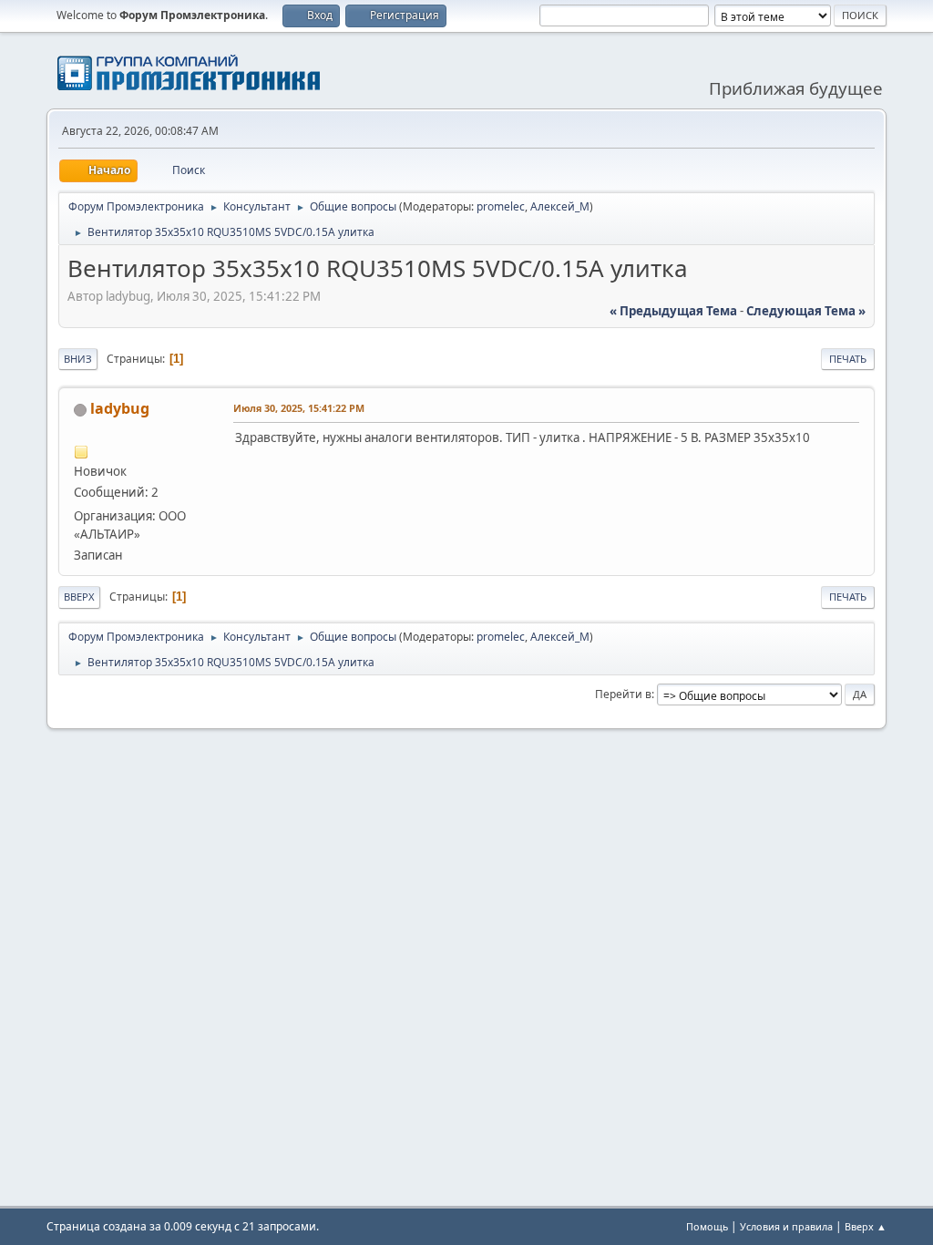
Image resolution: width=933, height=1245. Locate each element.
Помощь (707, 1226)
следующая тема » (806, 311)
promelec (501, 206)
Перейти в (623, 694)
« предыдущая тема (673, 311)
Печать (847, 358)
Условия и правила (786, 1226)
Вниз (78, 358)
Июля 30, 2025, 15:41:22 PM (298, 408)
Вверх (79, 596)
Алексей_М (560, 206)
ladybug (119, 408)
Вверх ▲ (866, 1226)
